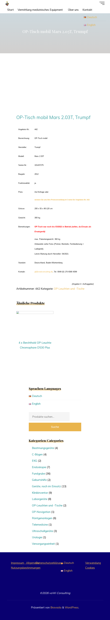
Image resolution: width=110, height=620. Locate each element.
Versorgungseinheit (43, 543)
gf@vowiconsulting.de (44, 271)
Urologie (37, 537)
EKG (34, 460)
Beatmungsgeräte (43, 448)
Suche (55, 426)
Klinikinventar (40, 492)
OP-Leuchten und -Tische (69, 288)
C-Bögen (37, 454)
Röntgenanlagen (42, 518)
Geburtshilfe (39, 480)
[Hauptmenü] (102, 3)
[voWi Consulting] (7, 3)
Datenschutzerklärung (49, 563)
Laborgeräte (39, 499)
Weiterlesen (34, 323)
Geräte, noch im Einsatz (46, 486)
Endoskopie (39, 467)
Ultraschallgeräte (42, 531)
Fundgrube (38, 473)
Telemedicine (40, 524)
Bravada (55, 607)
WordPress (71, 607)
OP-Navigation (41, 512)
